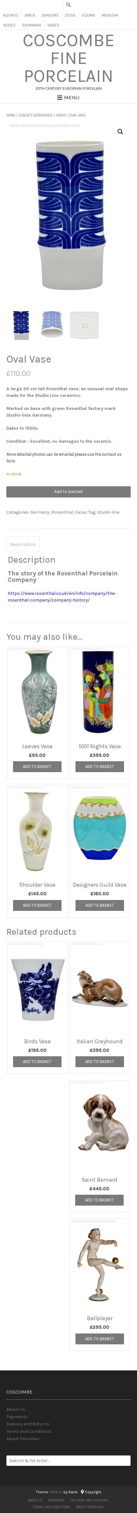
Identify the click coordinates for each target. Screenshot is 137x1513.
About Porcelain (23, 1438)
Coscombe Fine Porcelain (69, 58)
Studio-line (108, 512)
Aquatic (10, 15)
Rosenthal (62, 512)
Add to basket (68, 491)
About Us (15, 1409)
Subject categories (35, 115)
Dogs (70, 15)
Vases (53, 25)
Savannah (31, 25)
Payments (17, 1416)
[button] (120, 131)
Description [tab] (23, 544)
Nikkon (56, 1492)
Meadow (110, 15)
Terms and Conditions (29, 1431)
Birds (30, 15)
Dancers (50, 15)
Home (10, 115)
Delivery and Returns (27, 1424)
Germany (40, 512)
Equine (88, 15)
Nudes (9, 25)
